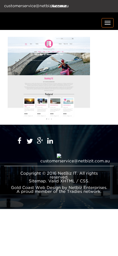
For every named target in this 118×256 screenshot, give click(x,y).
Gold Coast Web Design (36, 188)
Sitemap (37, 181)
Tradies (74, 191)
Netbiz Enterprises (87, 188)
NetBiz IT (67, 173)
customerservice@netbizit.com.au (75, 161)
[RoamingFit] (49, 78)
